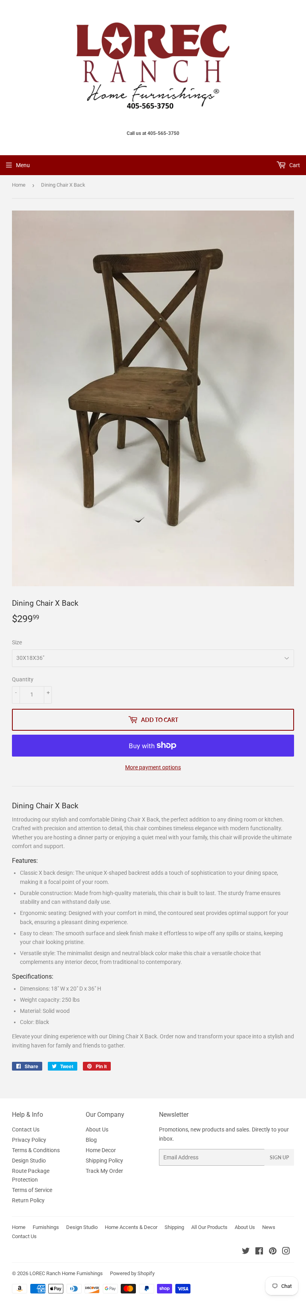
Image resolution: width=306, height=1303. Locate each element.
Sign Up (279, 1158)
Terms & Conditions (36, 1150)
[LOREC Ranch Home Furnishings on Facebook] (259, 1252)
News (268, 1227)
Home (19, 185)
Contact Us (25, 1129)
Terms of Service (32, 1190)
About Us (97, 1129)
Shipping (174, 1227)
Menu (23, 165)
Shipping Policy (104, 1160)
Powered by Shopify (132, 1273)
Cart (294, 165)
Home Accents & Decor (131, 1227)
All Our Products (209, 1227)
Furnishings (46, 1227)
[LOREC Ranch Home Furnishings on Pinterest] (273, 1252)
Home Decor (101, 1150)
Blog (91, 1140)
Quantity (22, 679)
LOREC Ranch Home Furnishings (66, 1273)
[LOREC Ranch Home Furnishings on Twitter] (246, 1252)
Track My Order (104, 1171)
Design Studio (29, 1160)
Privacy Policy (29, 1140)
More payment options (153, 767)
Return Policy (28, 1200)
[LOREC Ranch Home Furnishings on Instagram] (286, 1252)
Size (17, 642)
